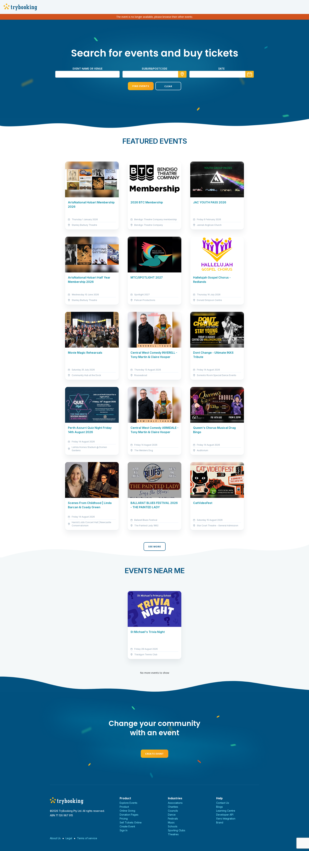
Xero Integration (225, 818)
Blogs (219, 806)
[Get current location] (182, 74)
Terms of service (87, 838)
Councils (173, 810)
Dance (172, 814)
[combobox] (154, 74)
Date (221, 68)
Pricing (124, 818)
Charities (173, 806)
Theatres (173, 834)
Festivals (173, 818)
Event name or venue (87, 68)
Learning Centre (225, 810)
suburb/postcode (154, 68)
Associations (175, 802)
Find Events (140, 86)
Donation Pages (129, 814)
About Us (55, 838)
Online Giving (127, 810)
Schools (172, 826)
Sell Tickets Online (131, 822)
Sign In (123, 830)
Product (124, 806)
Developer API (224, 814)
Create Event (154, 753)
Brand (219, 822)
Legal (69, 838)
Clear (168, 86)
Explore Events (128, 802)
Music (171, 822)
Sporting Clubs (176, 830)
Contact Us (222, 802)
